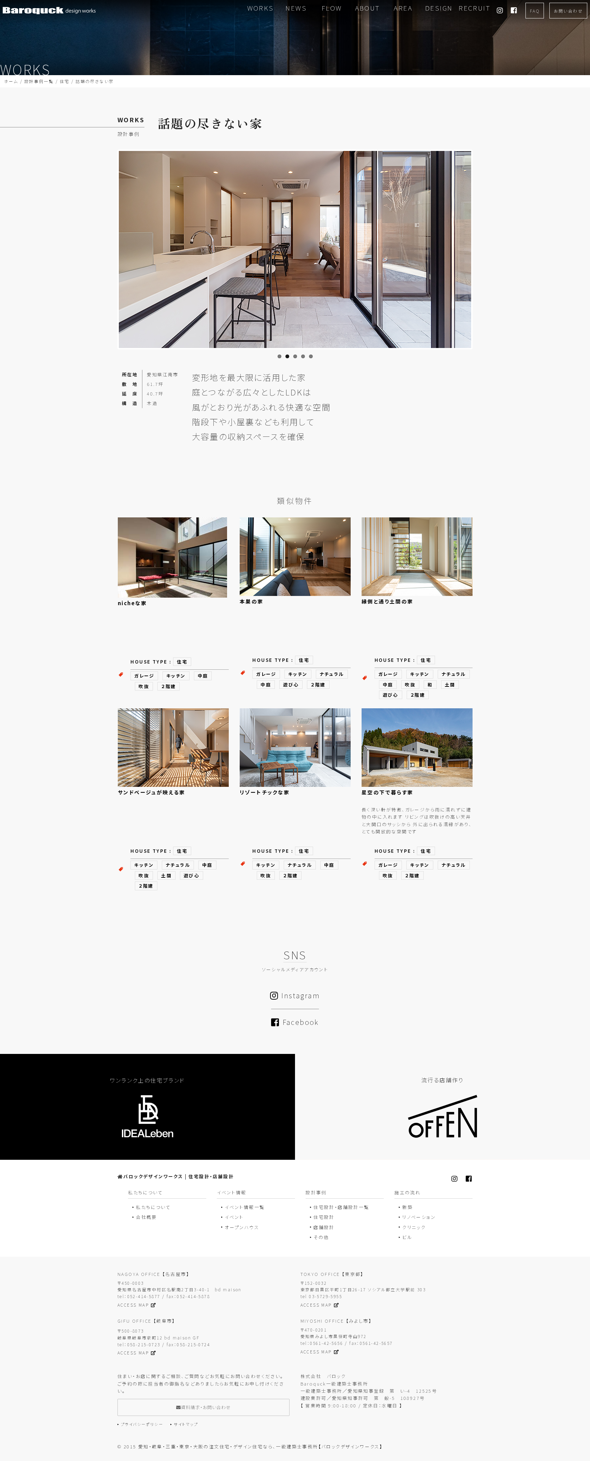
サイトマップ (186, 1424)
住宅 (65, 81)
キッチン (176, 675)
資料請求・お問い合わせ (206, 1407)
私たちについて (153, 1207)
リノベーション (419, 1217)
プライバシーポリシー (142, 1424)
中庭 (203, 675)
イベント (234, 1217)
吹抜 (144, 686)
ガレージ (144, 675)
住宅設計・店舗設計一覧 (341, 1207)
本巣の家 (252, 601)
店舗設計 (324, 1227)
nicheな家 (132, 603)
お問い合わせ (568, 11)
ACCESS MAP (133, 1305)
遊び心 (291, 684)
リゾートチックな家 (265, 792)
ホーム (11, 81)
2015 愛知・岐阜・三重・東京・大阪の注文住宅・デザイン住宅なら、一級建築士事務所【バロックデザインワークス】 (253, 1446)
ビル (407, 1237)
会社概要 (146, 1217)
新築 (407, 1207)
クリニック (414, 1227)
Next (482, 260)
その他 (321, 1237)
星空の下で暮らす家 (387, 792)
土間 (450, 684)
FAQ (534, 11)
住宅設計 (324, 1217)
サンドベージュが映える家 (151, 792)
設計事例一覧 (39, 81)
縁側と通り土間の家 (387, 601)
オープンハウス (242, 1227)
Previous (113, 260)
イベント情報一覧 (245, 1207)
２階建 (168, 686)
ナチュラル (332, 674)
